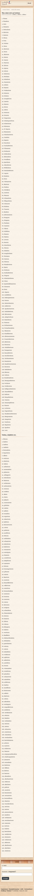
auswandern (7, 469)
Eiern (5, 46)
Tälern (6, 228)
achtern (6, 743)
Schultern (7, 79)
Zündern (6, 250)
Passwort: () (9, 871)
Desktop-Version (6, 891)
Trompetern (8, 350)
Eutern (7, 300)
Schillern (7, 231)
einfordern (8, 735)
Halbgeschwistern (10, 389)
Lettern (6, 239)
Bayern (6, 87)
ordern (6, 699)
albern (5, 455)
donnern (6, 555)
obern (5, 494)
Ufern (6, 281)
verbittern (7, 654)
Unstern (7, 400)
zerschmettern (9, 820)
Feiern (5, 18)
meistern (7, 594)
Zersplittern (7, 98)
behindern (7, 641)
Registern (8, 425)
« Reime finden (6, 9)
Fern (4, 40)
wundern (7, 513)
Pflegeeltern (8, 201)
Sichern (6, 96)
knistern (6, 480)
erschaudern (8, 737)
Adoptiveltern (9, 317)
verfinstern (8, 817)
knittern (6, 696)
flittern (6, 536)
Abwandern (7, 157)
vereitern (6, 632)
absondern (8, 776)
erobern (6, 491)
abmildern (7, 652)
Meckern (6, 76)
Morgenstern (8, 416)
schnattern (7, 541)
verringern (7, 704)
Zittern (6, 65)
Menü (29, 3)
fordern (5, 444)
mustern (6, 580)
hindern (7, 718)
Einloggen (5, 878)
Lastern (6, 101)
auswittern (7, 558)
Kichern (6, 206)
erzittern (6, 458)
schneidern (7, 610)
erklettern (7, 585)
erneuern (7, 823)
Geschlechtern (9, 356)
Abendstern (7, 165)
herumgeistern (8, 569)
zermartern (8, 795)
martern (6, 746)
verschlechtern (9, 804)
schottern (7, 851)
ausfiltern (7, 533)
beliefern (7, 765)
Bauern (6, 242)
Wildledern (7, 168)
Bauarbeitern (8, 353)
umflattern (8, 834)
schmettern (7, 677)
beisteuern (7, 690)
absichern (7, 784)
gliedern (6, 505)
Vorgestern (7, 118)
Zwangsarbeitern (10, 380)
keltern (6, 770)
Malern (6, 237)
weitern (6, 826)
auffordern (7, 538)
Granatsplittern (9, 402)
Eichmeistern (8, 325)
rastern (7, 809)
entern (6, 574)
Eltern (5, 38)
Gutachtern (7, 245)
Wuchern (7, 256)
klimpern (7, 627)
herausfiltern (8, 798)
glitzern (6, 571)
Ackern (6, 85)
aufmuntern (7, 486)
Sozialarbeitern (8, 170)
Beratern (7, 367)
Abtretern (7, 342)
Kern (5, 179)
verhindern (8, 721)
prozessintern (9, 812)
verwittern (7, 671)
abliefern (7, 842)
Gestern (5, 35)
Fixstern (6, 322)
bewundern (6, 450)
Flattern (6, 63)
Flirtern (6, 262)
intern (6, 602)
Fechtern (7, 383)
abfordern (7, 701)
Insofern (6, 226)
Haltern (7, 394)
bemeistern (8, 793)
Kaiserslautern (9, 303)
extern (6, 649)
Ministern (7, 331)
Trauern (6, 209)
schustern (8, 729)
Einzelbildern (9, 391)
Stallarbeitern (9, 311)
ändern (5, 442)
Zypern (7, 292)
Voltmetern (7, 181)
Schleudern (7, 154)
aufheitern (7, 466)
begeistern (6, 453)
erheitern (6, 461)
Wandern (6, 21)
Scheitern (7, 74)
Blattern (6, 54)
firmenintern (8, 613)
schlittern (7, 682)
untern (7, 726)
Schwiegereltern (9, 121)
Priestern (7, 344)
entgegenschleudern (10, 754)
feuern (6, 665)
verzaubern (7, 762)
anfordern (7, 679)
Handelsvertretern (10, 364)
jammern (7, 759)
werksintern (8, 712)
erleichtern (7, 478)
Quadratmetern (9, 309)
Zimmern (7, 286)
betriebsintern (8, 740)
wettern (7, 806)
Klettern (5, 32)
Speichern (7, 162)
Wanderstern (8, 264)
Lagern (6, 173)
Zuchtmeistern (9, 358)
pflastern (6, 472)
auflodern (7, 710)
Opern (6, 267)
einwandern (7, 668)
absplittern (7, 560)
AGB (21, 889)
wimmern (8, 837)
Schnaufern (7, 198)
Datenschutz (28, 889)
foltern (6, 624)
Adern (6, 110)
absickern (7, 848)
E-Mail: (4, 865)
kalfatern (7, 547)
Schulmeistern (8, 134)
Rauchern (7, 143)
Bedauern (7, 151)
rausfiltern (7, 688)
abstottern (7, 544)
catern (6, 527)
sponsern (7, 563)
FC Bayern (7, 129)
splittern (7, 657)
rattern (6, 646)
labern (6, 464)
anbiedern (7, 660)
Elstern (6, 248)
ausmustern (7, 502)
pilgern (6, 500)
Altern (6, 71)
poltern (7, 787)
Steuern (6, 115)
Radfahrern (8, 369)
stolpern (6, 607)
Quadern (7, 427)
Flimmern (7, 148)
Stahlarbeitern (8, 273)
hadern (6, 685)
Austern (6, 192)
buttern (7, 723)
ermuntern (7, 549)
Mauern (6, 195)
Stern (5, 52)
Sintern (6, 104)
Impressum (4, 889)
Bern (5, 289)
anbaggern (7, 475)
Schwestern (7, 123)
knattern (6, 577)
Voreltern (7, 422)
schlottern (7, 748)
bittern (6, 566)
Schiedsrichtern (9, 278)
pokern (6, 511)
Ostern (6, 57)
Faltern (7, 375)
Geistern (6, 112)
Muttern (6, 184)
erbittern (7, 782)
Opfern (6, 68)
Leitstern (7, 408)
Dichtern (6, 270)
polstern (6, 530)
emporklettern (8, 707)
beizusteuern (8, 525)
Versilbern (7, 159)
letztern (6, 596)
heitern (6, 616)
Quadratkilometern (10, 284)
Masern (6, 234)
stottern (6, 489)
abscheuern (8, 845)
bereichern (8, 831)
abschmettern (9, 779)
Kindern (6, 176)
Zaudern (6, 137)
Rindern (6, 212)
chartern (7, 801)
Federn (6, 43)
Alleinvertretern (9, 336)
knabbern (7, 635)
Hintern (6, 93)
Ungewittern (8, 411)
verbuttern (8, 840)
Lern (6, 430)
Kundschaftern (8, 378)
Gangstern (8, 419)
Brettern (6, 49)
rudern (6, 508)
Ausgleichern (8, 253)
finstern (6, 751)
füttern (5, 439)
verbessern (7, 483)
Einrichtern (7, 320)
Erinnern (6, 27)
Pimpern (6, 220)
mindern (7, 815)
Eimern (6, 405)
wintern (6, 715)
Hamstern (7, 82)
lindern (7, 829)
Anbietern (8, 306)
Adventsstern (8, 215)
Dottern (6, 259)
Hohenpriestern (9, 297)
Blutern (7, 372)
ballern (6, 630)
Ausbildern (7, 295)
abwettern (7, 519)
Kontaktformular (14, 889)
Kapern (6, 140)
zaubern (5, 447)
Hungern (6, 217)
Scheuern (7, 204)
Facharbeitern (8, 145)
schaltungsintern (9, 757)
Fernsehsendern (9, 328)
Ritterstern (8, 314)
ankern (6, 693)
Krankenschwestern (11, 414)
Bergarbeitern (9, 397)
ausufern (7, 790)
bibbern (7, 768)
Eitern (6, 107)
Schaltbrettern (9, 347)
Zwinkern (7, 190)
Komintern (8, 361)
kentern (7, 773)
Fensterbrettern (9, 339)
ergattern (7, 516)
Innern (6, 60)
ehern (5, 497)
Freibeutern (8, 386)
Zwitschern (6, 29)
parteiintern (7, 643)
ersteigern (7, 552)
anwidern (7, 663)
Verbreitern (7, 90)
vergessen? (12, 871)
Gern (4, 24)
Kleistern (7, 126)
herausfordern (8, 591)
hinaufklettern (8, 583)
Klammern (7, 132)
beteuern (6, 605)
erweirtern (8, 732)
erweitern (7, 588)
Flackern (6, 223)
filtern (6, 621)
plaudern (7, 674)
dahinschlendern (9, 638)
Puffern (6, 187)
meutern (6, 599)
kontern (6, 618)
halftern (6, 522)
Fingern (6, 275)
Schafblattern (8, 333)
